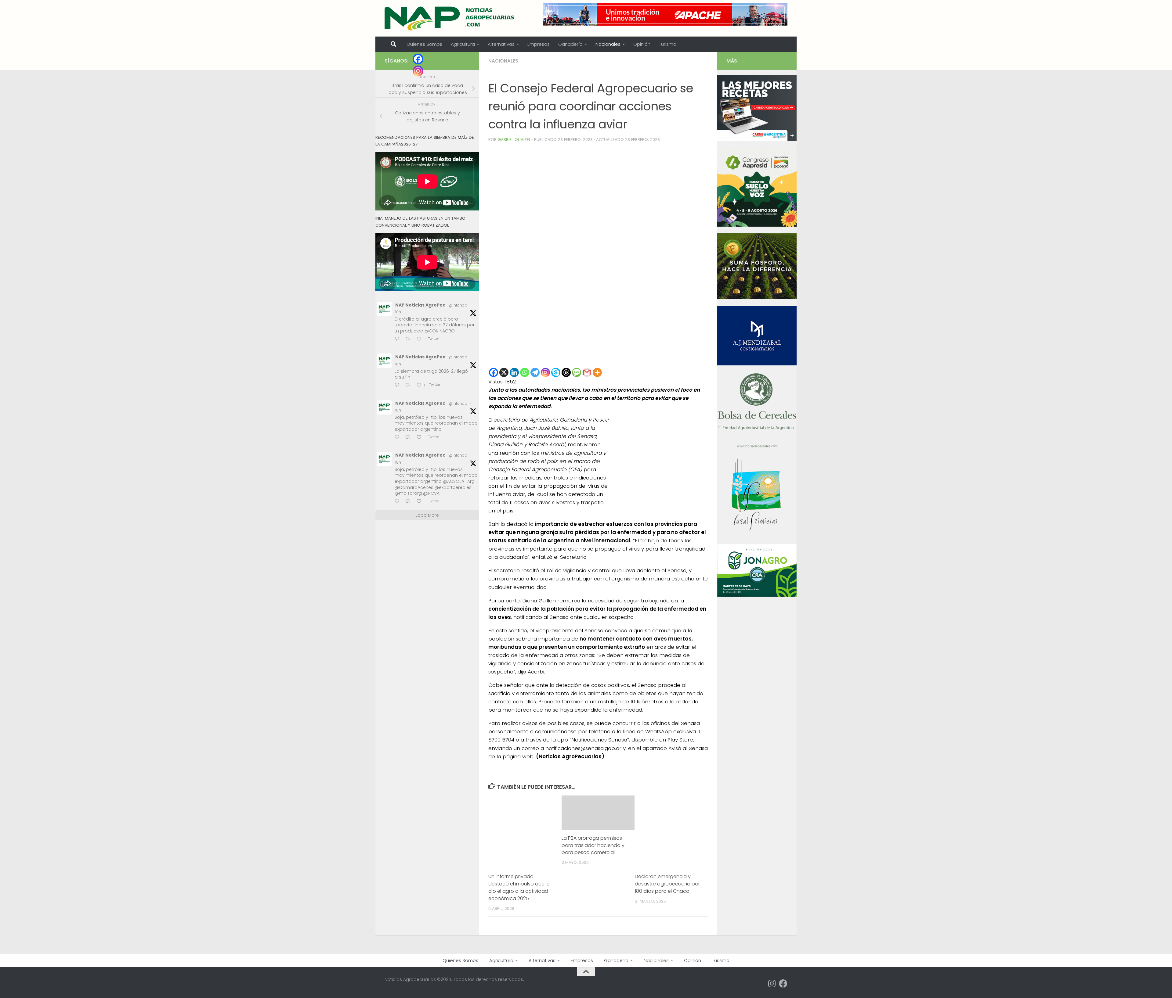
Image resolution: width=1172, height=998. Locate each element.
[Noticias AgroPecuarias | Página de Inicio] (450, 18)
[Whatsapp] (524, 372)
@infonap (458, 305)
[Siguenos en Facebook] (783, 983)
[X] (503, 372)
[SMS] (576, 372)
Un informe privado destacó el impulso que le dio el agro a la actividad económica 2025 (519, 887)
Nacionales (607, 44)
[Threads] (566, 372)
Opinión (641, 44)
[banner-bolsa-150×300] (757, 447)
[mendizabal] (757, 364)
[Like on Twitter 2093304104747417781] (421, 437)
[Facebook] (493, 372)
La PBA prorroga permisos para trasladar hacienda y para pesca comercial (593, 845)
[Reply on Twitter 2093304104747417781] (398, 437)
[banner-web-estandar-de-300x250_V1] (757, 298)
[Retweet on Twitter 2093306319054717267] (409, 385)
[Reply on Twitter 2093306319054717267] (398, 385)
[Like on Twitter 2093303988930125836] (421, 501)
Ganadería (570, 44)
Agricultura (463, 44)
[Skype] (555, 372)
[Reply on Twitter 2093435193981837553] (398, 339)
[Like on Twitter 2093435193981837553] (421, 339)
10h (398, 311)
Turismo (667, 44)
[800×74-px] (665, 14)
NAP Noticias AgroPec (420, 305)
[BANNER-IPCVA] (757, 139)
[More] (597, 372)
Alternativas (501, 44)
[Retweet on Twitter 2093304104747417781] (409, 437)
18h (398, 364)
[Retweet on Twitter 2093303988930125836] (409, 501)
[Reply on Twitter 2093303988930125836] (398, 501)
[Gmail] (586, 372)
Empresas (538, 44)
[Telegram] (535, 372)
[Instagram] (545, 372)
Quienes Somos (424, 44)
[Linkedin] (514, 372)
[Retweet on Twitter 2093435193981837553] (409, 339)
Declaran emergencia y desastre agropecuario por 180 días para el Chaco (667, 884)
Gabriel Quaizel (514, 139)
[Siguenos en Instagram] (772, 983)
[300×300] (757, 225)
